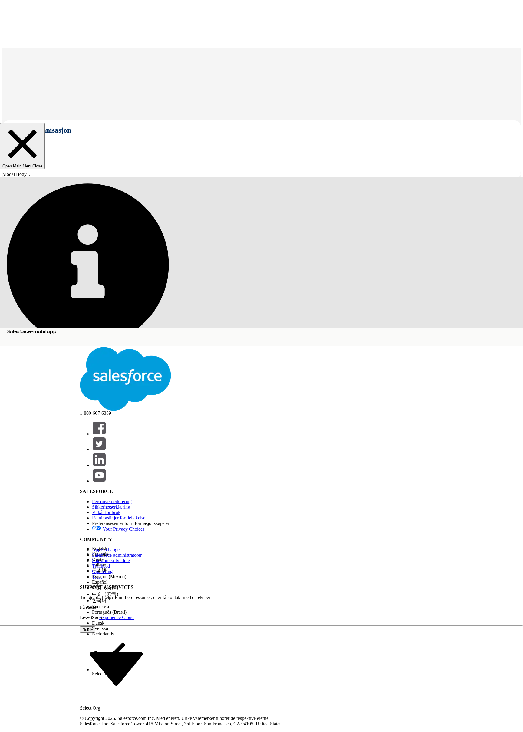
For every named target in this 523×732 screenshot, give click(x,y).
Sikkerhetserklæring (111, 506)
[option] (109, 548)
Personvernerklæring (112, 501)
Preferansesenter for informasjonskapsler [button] (130, 523)
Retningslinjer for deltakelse (118, 517)
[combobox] (116, 668)
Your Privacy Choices (123, 529)
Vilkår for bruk (106, 512)
